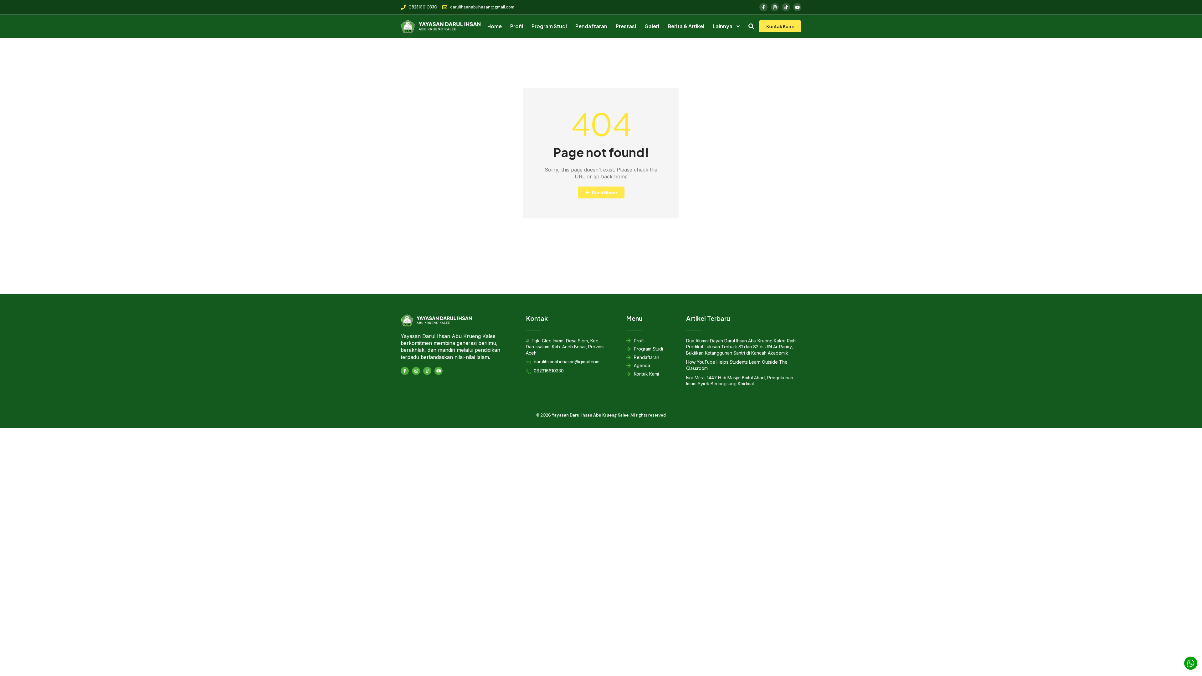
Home (494, 26)
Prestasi (626, 26)
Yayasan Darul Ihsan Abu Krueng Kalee (590, 415)
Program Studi (549, 26)
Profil (516, 26)
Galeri (652, 26)
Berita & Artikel (686, 26)
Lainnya (722, 26)
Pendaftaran (591, 26)
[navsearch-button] (751, 27)
